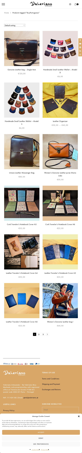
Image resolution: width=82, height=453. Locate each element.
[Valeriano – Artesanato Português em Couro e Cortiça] (41, 4)
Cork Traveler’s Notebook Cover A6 (60, 224)
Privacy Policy (45, 450)
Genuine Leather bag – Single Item (22, 69)
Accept (41, 432)
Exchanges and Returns (51, 389)
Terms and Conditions (50, 378)
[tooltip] (80, 40)
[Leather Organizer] (60, 100)
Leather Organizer (60, 121)
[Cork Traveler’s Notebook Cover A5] (21, 203)
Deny (41, 438)
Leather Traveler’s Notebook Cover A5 (60, 273)
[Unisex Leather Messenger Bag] (21, 151)
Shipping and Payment (51, 384)
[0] (75, 4)
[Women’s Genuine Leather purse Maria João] (60, 151)
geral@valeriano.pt (30, 398)
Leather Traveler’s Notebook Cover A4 (22, 273)
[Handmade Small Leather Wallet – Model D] (60, 48)
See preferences (41, 444)
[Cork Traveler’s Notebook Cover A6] (60, 203)
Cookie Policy (36, 450)
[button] (79, 416)
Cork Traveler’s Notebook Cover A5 (22, 224)
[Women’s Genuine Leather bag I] (60, 300)
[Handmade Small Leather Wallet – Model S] (21, 100)
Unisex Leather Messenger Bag (21, 173)
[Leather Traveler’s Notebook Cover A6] (21, 300)
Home (6, 12)
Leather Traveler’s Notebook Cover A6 (22, 322)
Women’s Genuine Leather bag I (60, 322)
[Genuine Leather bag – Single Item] (21, 48)
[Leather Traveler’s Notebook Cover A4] (21, 251)
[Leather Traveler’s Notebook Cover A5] (60, 251)
